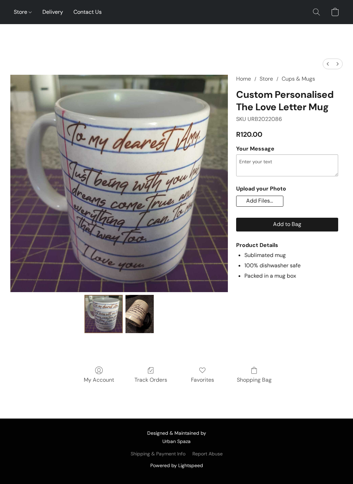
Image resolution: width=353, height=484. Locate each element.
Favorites (202, 379)
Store (21, 12)
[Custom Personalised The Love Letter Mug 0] (103, 314)
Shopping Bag (254, 379)
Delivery (52, 12)
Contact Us (87, 12)
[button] (316, 12)
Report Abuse (207, 454)
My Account (99, 379)
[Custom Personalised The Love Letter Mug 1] (139, 314)
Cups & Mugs (298, 78)
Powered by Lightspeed (176, 465)
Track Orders (150, 379)
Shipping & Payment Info (158, 454)
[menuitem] (328, 64)
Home (243, 78)
